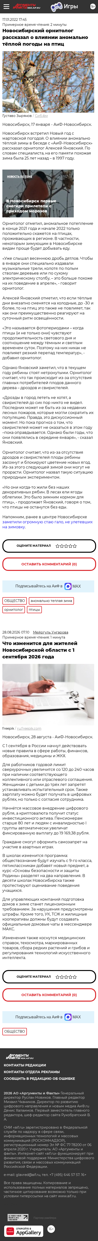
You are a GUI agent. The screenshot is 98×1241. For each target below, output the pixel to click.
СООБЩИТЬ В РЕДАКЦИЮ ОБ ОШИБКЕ (39, 1078)
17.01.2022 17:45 (14, 19)
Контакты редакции (25, 1065)
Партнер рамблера (45, 1217)
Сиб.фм (41, 116)
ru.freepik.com (29, 728)
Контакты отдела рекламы (32, 1072)
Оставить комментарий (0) (49, 564)
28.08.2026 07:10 (15, 632)
